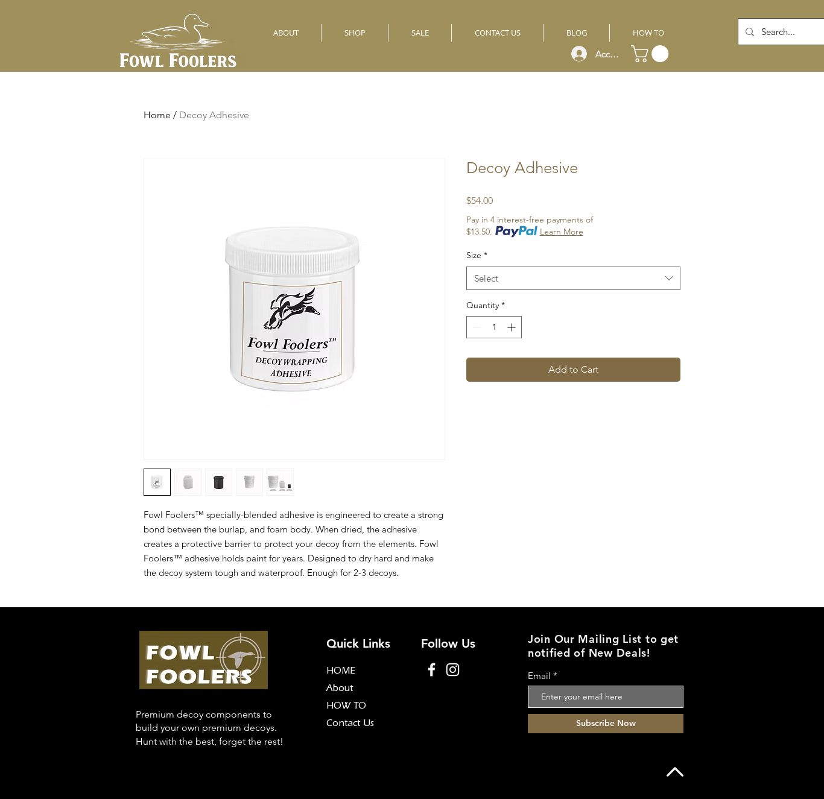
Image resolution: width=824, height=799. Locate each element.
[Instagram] (452, 669)
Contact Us (350, 724)
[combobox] (573, 278)
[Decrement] (475, 327)
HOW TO (346, 707)
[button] (652, 53)
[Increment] (512, 327)
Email (539, 675)
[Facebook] (431, 669)
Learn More (561, 231)
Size (476, 255)
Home (157, 115)
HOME (340, 672)
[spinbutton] (494, 327)
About (339, 689)
